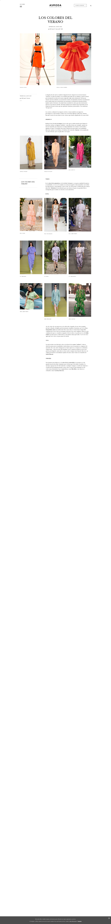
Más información (73, 921)
